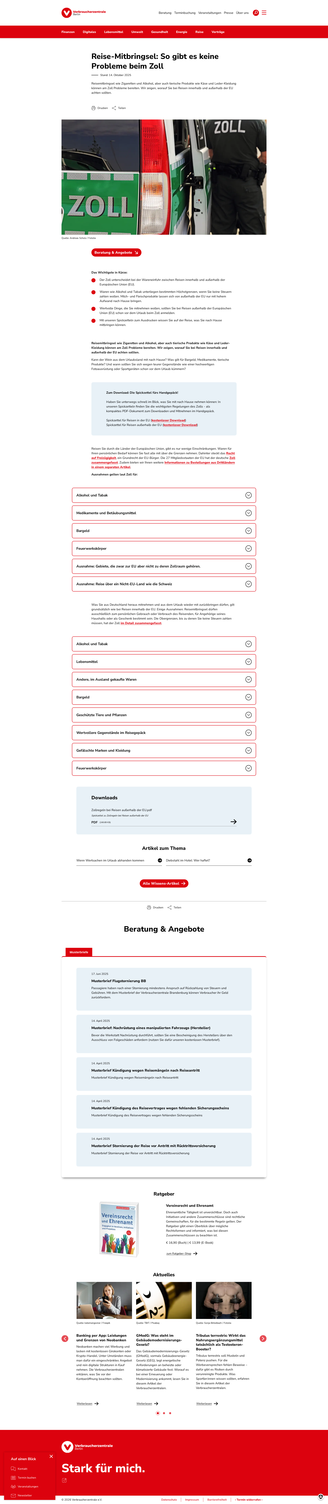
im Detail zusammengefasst (141, 623)
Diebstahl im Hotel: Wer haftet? (188, 860)
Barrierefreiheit (217, 1500)
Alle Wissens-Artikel (161, 883)
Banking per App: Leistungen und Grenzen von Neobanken (101, 1337)
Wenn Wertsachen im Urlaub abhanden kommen (110, 860)
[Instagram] (64, 1480)
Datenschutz (169, 1500)
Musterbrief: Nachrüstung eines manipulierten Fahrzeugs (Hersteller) (150, 1027)
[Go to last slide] (65, 1338)
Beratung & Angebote (113, 252)
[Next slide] (263, 1338)
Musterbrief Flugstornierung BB (118, 981)
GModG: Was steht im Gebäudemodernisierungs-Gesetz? (159, 1340)
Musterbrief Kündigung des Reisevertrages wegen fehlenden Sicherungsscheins (160, 1108)
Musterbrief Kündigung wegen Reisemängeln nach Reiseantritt (145, 1070)
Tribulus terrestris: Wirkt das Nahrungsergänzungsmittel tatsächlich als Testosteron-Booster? (220, 1342)
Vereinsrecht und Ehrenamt (189, 1205)
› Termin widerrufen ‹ (248, 1500)
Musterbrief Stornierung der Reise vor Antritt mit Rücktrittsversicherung (153, 1145)
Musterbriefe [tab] (79, 952)
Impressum (192, 1500)
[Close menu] (51, 1456)
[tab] (158, 1413)
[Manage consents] (321, 1497)
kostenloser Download (168, 420)
